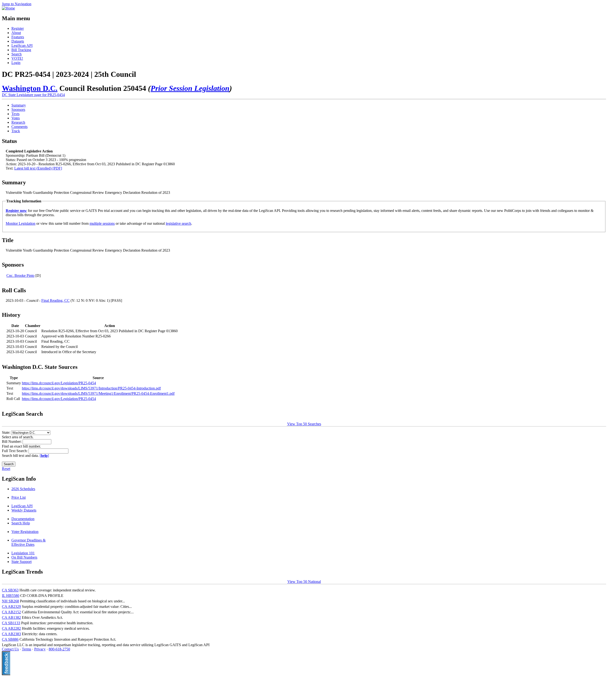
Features (17, 37)
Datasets (17, 41)
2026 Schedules (23, 489)
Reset (6, 469)
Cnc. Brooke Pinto (20, 275)
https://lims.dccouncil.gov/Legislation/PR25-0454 (59, 383)
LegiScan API (22, 46)
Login (15, 63)
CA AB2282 (11, 628)
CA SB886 (10, 639)
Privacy (40, 649)
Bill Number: (12, 441)
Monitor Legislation (20, 223)
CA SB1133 (11, 623)
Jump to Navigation (16, 4)
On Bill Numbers (24, 557)
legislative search (178, 223)
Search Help (20, 523)
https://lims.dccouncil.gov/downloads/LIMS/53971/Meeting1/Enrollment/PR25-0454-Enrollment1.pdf (98, 393)
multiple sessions (102, 223)
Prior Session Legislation (190, 88)
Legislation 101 (23, 553)
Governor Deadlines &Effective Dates (28, 542)
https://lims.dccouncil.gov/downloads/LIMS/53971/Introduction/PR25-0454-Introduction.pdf (91, 388)
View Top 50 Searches (304, 424)
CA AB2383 (11, 634)
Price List (18, 497)
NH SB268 (10, 601)
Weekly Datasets (23, 510)
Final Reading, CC (55, 300)
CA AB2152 (11, 612)
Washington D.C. (29, 88)
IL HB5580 (10, 596)
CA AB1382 (11, 617)
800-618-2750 (59, 649)
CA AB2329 (11, 607)
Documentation (22, 519)
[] (44, 456)
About (16, 33)
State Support (21, 562)
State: (6, 432)
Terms (26, 649)
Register (17, 28)
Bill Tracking (21, 50)
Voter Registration (24, 532)
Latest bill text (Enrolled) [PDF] (38, 168)
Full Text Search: (15, 451)
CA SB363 (10, 590)
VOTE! (17, 58)
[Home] (8, 8)
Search (16, 54)
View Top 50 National (304, 582)
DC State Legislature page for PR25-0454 (33, 95)
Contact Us (10, 649)
